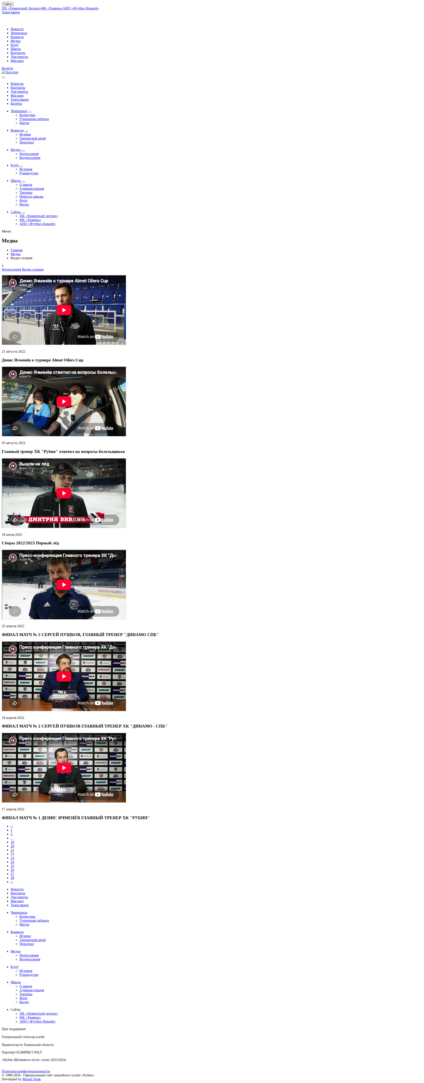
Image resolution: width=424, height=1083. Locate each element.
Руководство (28, 173)
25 (12, 866)
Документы (19, 57)
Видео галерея (33, 269)
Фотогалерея (29, 154)
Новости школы (31, 196)
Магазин (17, 61)
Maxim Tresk (31, 1079)
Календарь (27, 115)
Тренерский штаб (32, 138)
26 (12, 870)
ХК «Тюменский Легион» (21, 8)
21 (12, 850)
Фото (23, 200)
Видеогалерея (29, 158)
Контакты (18, 53)
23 (12, 858)
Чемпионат (19, 33)
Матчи (24, 123)
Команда (17, 37)
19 (12, 842)
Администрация (31, 188)
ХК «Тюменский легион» (38, 216)
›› (12, 882)
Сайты (8, 4)
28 (12, 878)
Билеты (7, 68)
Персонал (26, 142)
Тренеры (25, 192)
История (25, 169)
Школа (16, 49)
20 (12, 846)
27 (12, 874)
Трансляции (11, 12)
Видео (24, 204)
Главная (17, 250)
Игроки (25, 134)
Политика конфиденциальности (26, 1071)
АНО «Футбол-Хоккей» (81, 8)
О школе (25, 184)
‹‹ (12, 826)
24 (12, 862)
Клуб (14, 45)
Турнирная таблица (34, 119)
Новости (17, 29)
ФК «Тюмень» (52, 8)
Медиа (16, 41)
